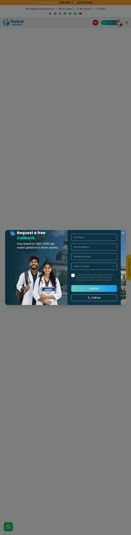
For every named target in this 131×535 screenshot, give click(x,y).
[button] (113, 266)
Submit (94, 288)
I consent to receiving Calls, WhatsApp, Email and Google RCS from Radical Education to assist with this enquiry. (95, 277)
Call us (96, 298)
